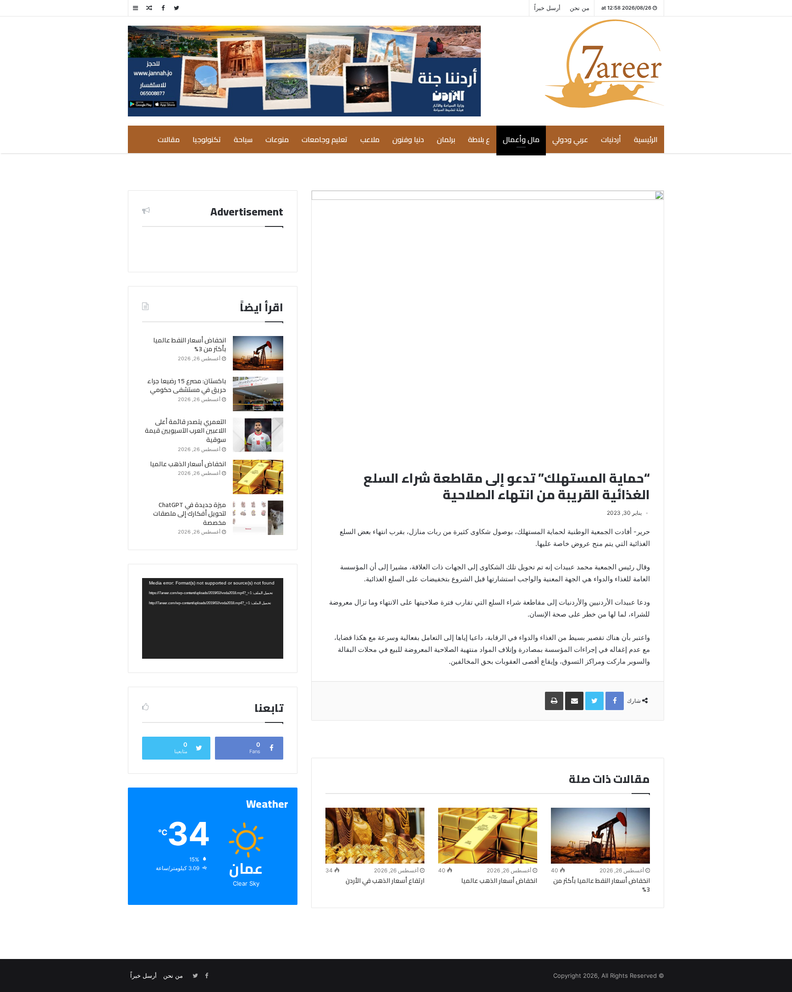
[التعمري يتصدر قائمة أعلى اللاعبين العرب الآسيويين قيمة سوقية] (258, 435)
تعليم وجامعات (324, 139)
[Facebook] (163, 8)
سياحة (243, 139)
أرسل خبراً (547, 7)
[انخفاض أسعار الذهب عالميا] (487, 835)
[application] (212, 618)
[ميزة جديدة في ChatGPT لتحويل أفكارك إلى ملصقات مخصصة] (258, 518)
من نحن (579, 7)
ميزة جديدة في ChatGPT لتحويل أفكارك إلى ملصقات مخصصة (189, 514)
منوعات (277, 139)
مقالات (169, 139)
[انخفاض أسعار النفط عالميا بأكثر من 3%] (600, 836)
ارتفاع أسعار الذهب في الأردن (385, 881)
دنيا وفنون (408, 139)
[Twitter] (176, 8)
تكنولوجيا (206, 139)
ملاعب (370, 139)
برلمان (446, 139)
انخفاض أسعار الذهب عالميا (499, 881)
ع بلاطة (479, 139)
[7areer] (604, 63)
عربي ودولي (570, 139)
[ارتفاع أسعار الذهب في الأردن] (374, 836)
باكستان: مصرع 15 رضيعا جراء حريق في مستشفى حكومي (186, 385)
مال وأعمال (521, 139)
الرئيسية (646, 139)
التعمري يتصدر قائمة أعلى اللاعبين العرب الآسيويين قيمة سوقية (185, 431)
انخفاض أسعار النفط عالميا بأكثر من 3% (601, 885)
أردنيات (611, 139)
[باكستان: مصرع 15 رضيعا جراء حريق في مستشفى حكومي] (258, 394)
